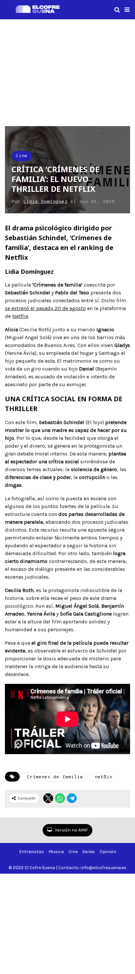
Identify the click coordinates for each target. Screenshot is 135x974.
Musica (56, 851)
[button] (127, 10)
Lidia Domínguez (45, 202)
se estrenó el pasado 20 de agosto (45, 308)
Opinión (108, 851)
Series (88, 851)
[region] (67, 71)
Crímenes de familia (55, 777)
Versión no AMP (71, 830)
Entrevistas (31, 851)
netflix (103, 777)
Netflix (20, 316)
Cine (22, 156)
